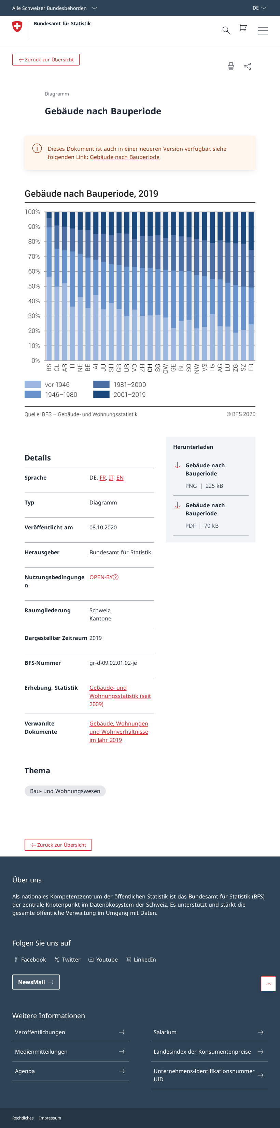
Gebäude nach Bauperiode (124, 157)
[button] (268, 983)
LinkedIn (145, 959)
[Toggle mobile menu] (263, 30)
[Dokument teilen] (247, 66)
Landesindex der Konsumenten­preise (202, 1051)
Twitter (71, 959)
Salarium (165, 1032)
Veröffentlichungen (40, 1032)
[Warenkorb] (242, 27)
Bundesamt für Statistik (62, 23)
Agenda (25, 1071)
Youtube (107, 959)
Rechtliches (23, 1118)
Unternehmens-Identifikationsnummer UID (204, 1075)
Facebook (33, 959)
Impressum (50, 1118)
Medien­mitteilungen (41, 1051)
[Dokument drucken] (231, 66)
